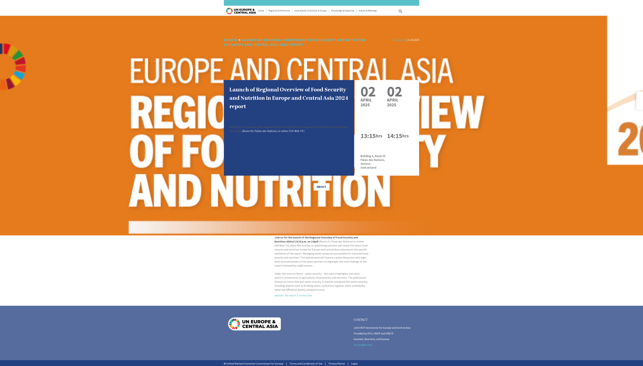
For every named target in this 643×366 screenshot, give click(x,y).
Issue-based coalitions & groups (310, 10)
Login (354, 363)
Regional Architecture (279, 10)
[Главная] (241, 11)
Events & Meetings (368, 10)
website (278, 295)
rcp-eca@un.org (363, 344)
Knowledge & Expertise (342, 10)
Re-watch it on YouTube (298, 295)
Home (261, 10)
